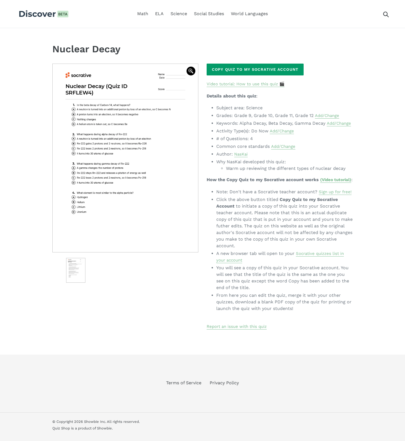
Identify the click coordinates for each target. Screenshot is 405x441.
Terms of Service (183, 382)
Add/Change (327, 115)
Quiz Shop (61, 428)
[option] (125, 158)
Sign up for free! (335, 191)
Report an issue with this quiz (237, 326)
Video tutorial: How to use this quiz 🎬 (246, 83)
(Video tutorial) (335, 179)
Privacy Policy (224, 382)
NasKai (241, 154)
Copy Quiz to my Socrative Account (255, 69)
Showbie (104, 428)
